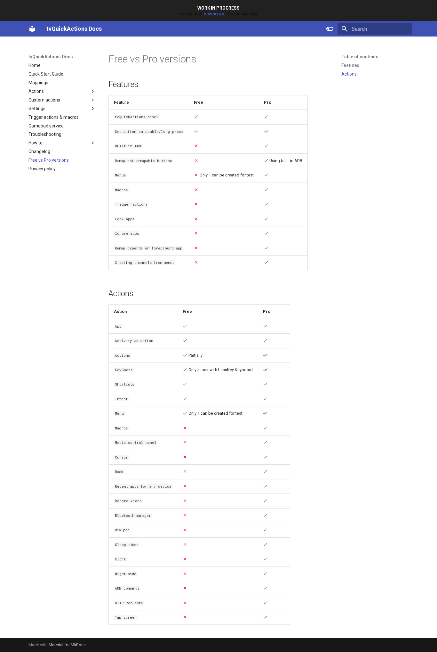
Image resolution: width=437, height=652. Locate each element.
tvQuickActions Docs (50, 56)
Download (214, 14)
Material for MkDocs (67, 644)
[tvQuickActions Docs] (32, 28)
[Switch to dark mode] (329, 28)
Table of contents (359, 56)
